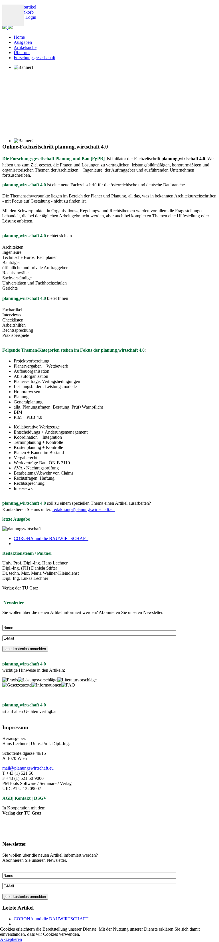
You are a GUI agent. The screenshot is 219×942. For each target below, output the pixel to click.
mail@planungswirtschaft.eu (28, 768)
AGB (7, 798)
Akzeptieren (11, 939)
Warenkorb (24, 12)
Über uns (22, 52)
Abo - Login (25, 17)
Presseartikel (25, 7)
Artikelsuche (25, 47)
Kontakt (23, 798)
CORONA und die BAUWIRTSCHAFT (51, 538)
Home (19, 37)
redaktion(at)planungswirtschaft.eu (83, 509)
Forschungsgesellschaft (34, 57)
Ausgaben (23, 42)
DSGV (40, 798)
